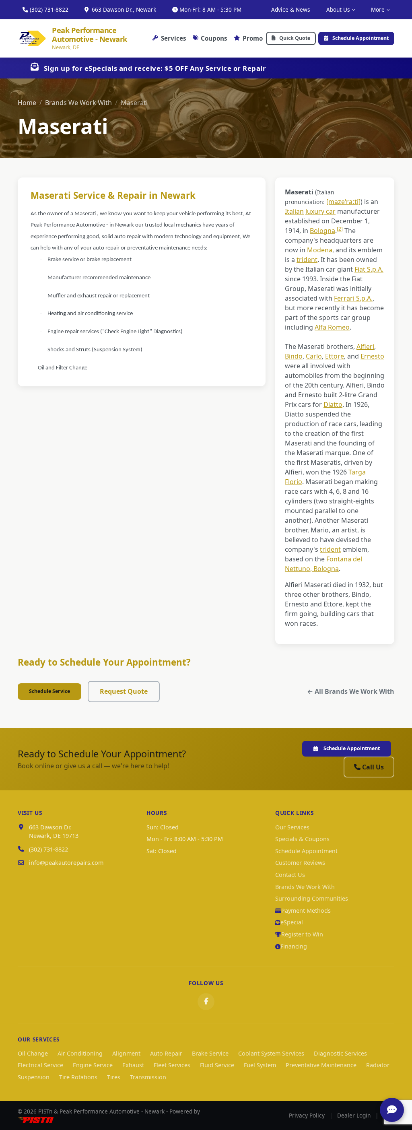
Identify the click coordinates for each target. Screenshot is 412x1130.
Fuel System (260, 1065)
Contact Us (290, 874)
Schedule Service (49, 691)
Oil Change (33, 1053)
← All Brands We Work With (350, 691)
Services (173, 38)
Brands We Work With (78, 102)
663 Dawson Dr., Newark (123, 9)
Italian (294, 211)
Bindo (294, 356)
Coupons (214, 38)
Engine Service (93, 1065)
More (378, 9)
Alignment (126, 1053)
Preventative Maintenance (321, 1065)
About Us (338, 9)
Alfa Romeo (332, 327)
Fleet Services (172, 1065)
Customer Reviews (300, 862)
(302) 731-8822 (49, 9)
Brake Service (210, 1053)
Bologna (322, 230)
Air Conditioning (80, 1053)
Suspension (33, 1077)
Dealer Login (354, 1115)
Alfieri (365, 346)
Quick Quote (294, 38)
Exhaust (133, 1065)
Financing (293, 946)
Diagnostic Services (340, 1053)
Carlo (314, 356)
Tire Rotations (78, 1077)
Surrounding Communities (311, 898)
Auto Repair (166, 1053)
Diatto (332, 404)
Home (27, 102)
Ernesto (372, 356)
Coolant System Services (271, 1053)
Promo (253, 38)
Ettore (334, 356)
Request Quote (124, 691)
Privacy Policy (307, 1115)
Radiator (377, 1065)
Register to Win (302, 934)
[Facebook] (206, 1001)
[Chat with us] (392, 1110)
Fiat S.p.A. (368, 269)
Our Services (292, 827)
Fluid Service (217, 1065)
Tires (113, 1077)
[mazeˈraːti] (343, 201)
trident (307, 259)
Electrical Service (40, 1065)
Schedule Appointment (360, 38)
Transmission (148, 1077)
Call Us (373, 767)
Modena (319, 249)
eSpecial (291, 922)
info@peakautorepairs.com (66, 862)
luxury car (320, 211)
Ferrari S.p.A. (353, 298)
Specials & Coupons (302, 839)
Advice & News (290, 9)
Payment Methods (306, 910)
